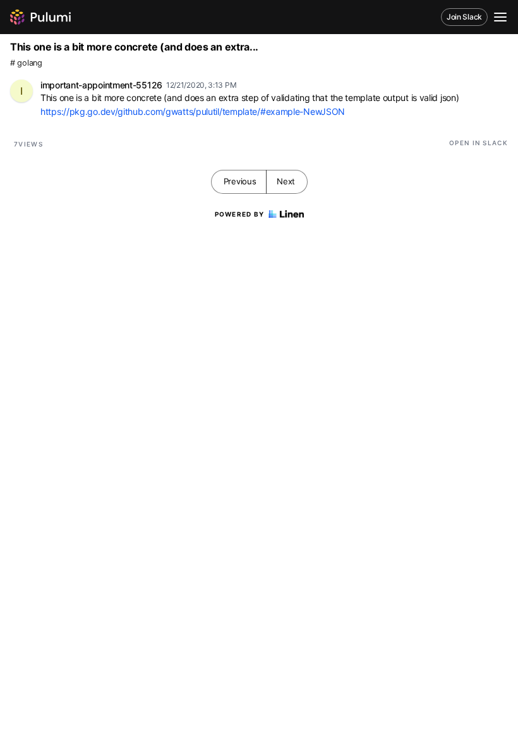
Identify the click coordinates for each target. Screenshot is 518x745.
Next (286, 181)
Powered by (240, 214)
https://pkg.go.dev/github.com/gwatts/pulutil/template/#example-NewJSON (192, 111)
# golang (26, 63)
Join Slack (464, 16)
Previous (240, 181)
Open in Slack (478, 142)
